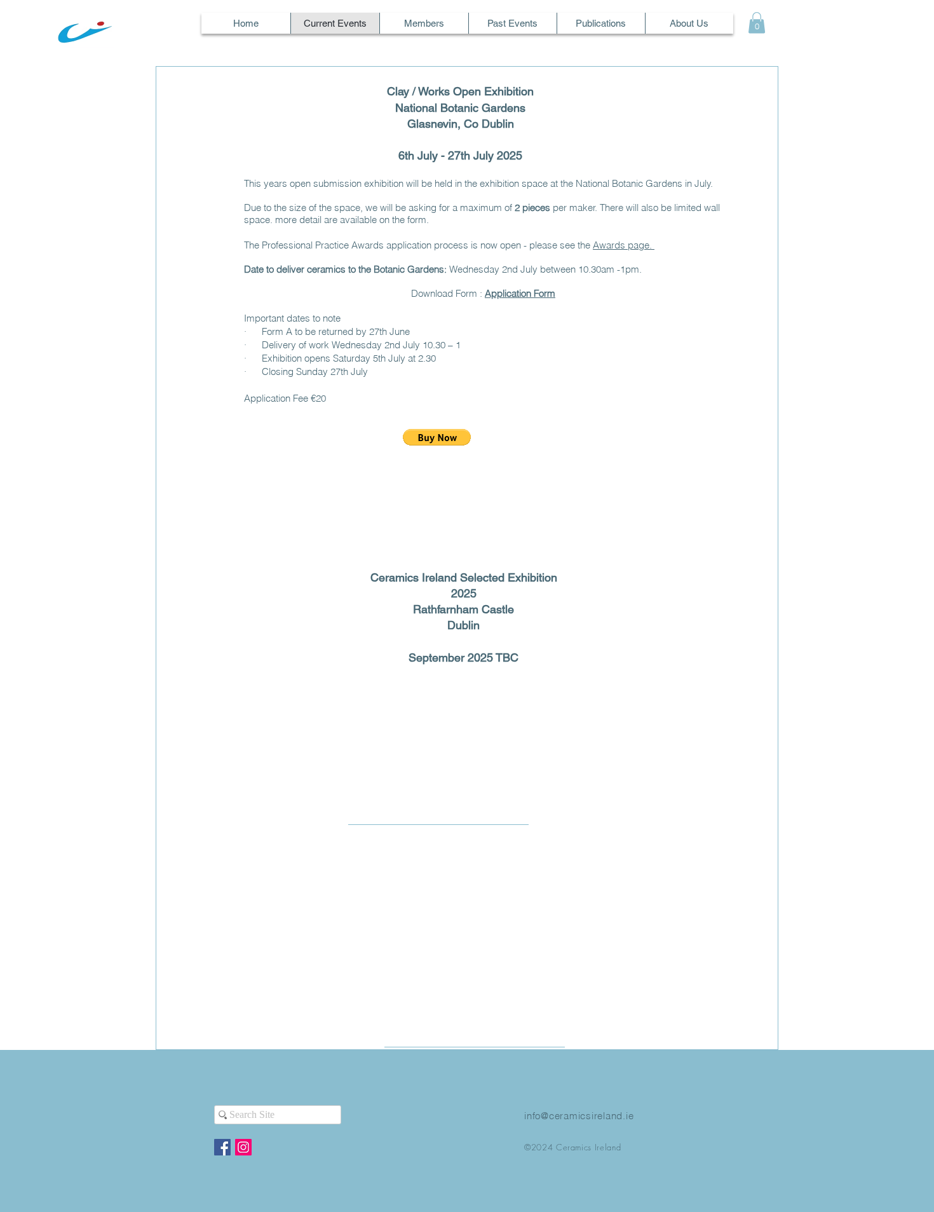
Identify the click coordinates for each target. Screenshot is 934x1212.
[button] (757, 22)
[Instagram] (243, 1147)
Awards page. (623, 245)
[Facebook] (222, 1147)
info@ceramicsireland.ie (578, 1116)
